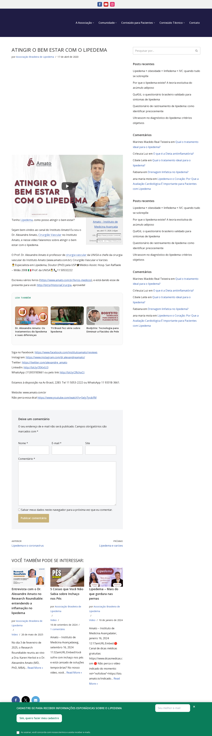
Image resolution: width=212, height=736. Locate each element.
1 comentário (57, 629)
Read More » (35, 668)
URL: (94, 235)
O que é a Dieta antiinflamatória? (173, 153)
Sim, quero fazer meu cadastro (39, 718)
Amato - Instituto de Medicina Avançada (105, 224)
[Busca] (196, 51)
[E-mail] (172, 708)
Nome (23, 443)
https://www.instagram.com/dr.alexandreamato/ (55, 357)
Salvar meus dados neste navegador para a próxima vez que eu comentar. (66, 510)
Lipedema (27, 220)
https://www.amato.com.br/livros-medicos (65, 280)
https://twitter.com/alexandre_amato (44, 362)
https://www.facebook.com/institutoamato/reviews (66, 352)
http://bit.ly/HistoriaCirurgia (54, 285)
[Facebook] (99, 4)
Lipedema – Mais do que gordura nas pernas (103, 594)
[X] (26, 700)
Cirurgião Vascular (49, 235)
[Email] (35, 700)
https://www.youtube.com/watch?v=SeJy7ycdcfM (67, 397)
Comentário (26, 459)
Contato (194, 23)
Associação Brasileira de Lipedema (35, 56)
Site (87, 443)
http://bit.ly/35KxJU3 (36, 367)
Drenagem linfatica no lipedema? (168, 172)
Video (15, 634)
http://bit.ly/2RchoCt (72, 372)
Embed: (93, 240)
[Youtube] (106, 4)
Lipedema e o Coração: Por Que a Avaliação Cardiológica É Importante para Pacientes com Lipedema (166, 184)
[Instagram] (112, 4)
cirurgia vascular (76, 255)
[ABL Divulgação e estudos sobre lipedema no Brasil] (27, 23)
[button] (93, 22)
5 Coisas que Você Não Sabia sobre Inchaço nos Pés (66, 594)
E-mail (56, 443)
